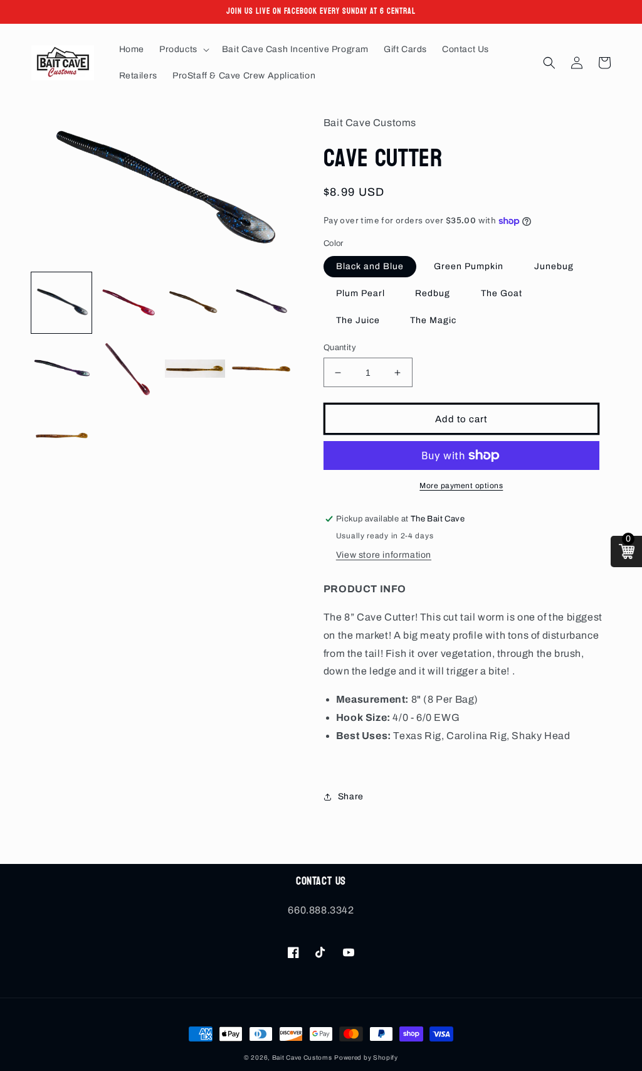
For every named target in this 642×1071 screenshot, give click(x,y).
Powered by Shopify (366, 1057)
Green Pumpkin (468, 266)
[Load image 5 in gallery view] (61, 369)
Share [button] (351, 796)
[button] (183, 49)
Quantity (340, 347)
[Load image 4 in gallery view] (261, 302)
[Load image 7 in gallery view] (195, 369)
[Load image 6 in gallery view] (128, 369)
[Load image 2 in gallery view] (128, 302)
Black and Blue (370, 266)
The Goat (501, 293)
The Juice (358, 320)
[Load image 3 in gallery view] (195, 302)
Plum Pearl (360, 293)
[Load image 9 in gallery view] (61, 436)
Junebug (554, 266)
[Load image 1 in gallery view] (61, 302)
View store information (383, 555)
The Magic (433, 320)
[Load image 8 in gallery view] (261, 369)
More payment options (461, 485)
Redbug (432, 293)
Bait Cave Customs (302, 1057)
